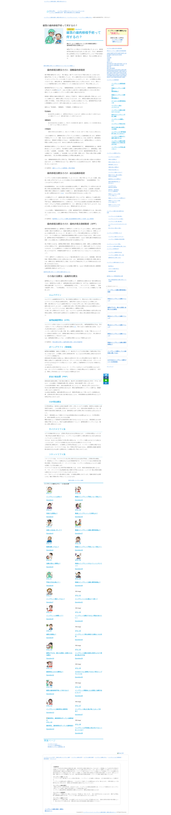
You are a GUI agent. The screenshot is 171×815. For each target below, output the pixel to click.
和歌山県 (122, 72)
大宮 (108, 57)
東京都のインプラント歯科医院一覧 (56, 746)
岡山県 (113, 74)
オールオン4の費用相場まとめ (119, 101)
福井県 (119, 69)
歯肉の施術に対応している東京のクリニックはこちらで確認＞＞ (59, 65)
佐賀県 (121, 75)
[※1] (58, 90)
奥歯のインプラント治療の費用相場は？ (118, 96)
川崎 (110, 68)
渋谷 (108, 63)
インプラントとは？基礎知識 (114, 757)
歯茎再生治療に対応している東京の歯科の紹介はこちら (57, 271)
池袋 (115, 63)
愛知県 (116, 71)
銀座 (121, 63)
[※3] (74, 326)
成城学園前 (116, 65)
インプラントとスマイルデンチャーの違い (117, 224)
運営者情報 (46, 758)
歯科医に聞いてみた (116, 246)
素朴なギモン (114, 153)
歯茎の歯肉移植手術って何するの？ (114, 182)
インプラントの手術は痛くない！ (118, 147)
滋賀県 (123, 71)
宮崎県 (115, 77)
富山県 (112, 69)
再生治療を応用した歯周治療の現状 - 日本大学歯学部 (67, 342)
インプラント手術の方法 (118, 123)
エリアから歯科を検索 (89, 757)
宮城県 (119, 53)
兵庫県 (114, 72)
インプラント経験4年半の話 (115, 252)
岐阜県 (109, 71)
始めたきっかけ (115, 262)
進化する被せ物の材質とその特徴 (118, 128)
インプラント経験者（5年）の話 (116, 255)
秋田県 (122, 53)
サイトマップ (110, 366)
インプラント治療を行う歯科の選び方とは (118, 137)
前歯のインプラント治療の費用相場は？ (118, 89)
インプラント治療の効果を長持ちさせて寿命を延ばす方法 (118, 142)
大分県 (112, 77)
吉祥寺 (118, 63)
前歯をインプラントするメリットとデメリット (114, 205)
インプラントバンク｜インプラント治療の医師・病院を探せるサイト (99, 812)
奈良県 (117, 72)
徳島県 (123, 74)
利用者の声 (113, 248)
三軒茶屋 (121, 65)
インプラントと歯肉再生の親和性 (112, 186)
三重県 (120, 71)
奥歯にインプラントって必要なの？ (116, 198)
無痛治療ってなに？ (113, 164)
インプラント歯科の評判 (76, 757)
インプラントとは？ (52, 743)
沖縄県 (123, 77)
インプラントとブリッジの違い (115, 218)
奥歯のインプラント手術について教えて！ (114, 194)
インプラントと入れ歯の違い (115, 216)
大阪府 (110, 72)
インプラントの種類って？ (118, 120)
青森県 (112, 53)
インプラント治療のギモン (101, 757)
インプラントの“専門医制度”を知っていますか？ (119, 132)
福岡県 (117, 75)
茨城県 (113, 54)
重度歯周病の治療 (115, 276)
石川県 (115, 69)
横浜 (108, 68)
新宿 (110, 63)
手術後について (114, 233)
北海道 (108, 53)
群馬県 (120, 54)
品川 (113, 63)
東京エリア (109, 62)
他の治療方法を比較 (115, 211)
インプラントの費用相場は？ (55, 745)
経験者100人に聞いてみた (114, 257)
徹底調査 (116, 50)
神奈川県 (109, 66)
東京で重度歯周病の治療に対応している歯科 (117, 280)
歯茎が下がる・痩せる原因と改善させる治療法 (115, 175)
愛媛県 (110, 75)
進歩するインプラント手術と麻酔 (118, 115)
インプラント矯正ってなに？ (115, 172)
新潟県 (108, 69)
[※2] (62, 193)
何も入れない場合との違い (114, 228)
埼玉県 (108, 56)
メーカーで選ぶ (114, 244)
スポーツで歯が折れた (113, 268)
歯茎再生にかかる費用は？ (114, 179)
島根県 (109, 74)
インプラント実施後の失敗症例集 (116, 239)
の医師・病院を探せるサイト (55, 1)
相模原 (113, 68)
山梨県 (122, 69)
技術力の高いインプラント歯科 (75, 480)
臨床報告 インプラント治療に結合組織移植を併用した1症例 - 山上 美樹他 (73, 218)
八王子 (124, 63)
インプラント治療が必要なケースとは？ (118, 110)
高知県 (114, 75)
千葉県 (108, 59)
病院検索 (114, 48)
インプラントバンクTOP (49, 757)
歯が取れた (111, 266)
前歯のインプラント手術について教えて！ (114, 201)
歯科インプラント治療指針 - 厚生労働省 (63, 168)
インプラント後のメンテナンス (116, 106)
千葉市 (108, 60)
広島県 (116, 74)
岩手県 (115, 53)
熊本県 (108, 77)
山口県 (120, 74)
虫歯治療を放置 (112, 271)
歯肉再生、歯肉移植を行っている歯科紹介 (113, 190)
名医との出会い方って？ (114, 162)
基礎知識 (113, 79)
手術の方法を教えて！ (113, 169)
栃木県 (116, 54)
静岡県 (113, 71)
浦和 (110, 57)
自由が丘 (111, 65)
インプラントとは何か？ (114, 156)
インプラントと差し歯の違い (115, 221)
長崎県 (124, 75)
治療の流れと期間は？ (113, 167)
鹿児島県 (119, 77)
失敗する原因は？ (112, 159)
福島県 (109, 54)
